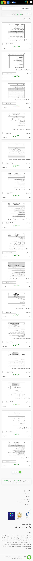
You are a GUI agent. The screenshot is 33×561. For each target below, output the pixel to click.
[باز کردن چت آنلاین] (29, 557)
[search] (8, 2)
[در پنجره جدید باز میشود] (27, 519)
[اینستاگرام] (29, 527)
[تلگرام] (26, 527)
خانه (28, 8)
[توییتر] (19, 527)
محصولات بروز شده (25, 499)
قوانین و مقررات (26, 494)
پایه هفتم (28, 44)
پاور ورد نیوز (27, 504)
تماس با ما (27, 496)
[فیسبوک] (23, 527)
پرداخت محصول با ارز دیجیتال (23, 502)
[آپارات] (16, 527)
